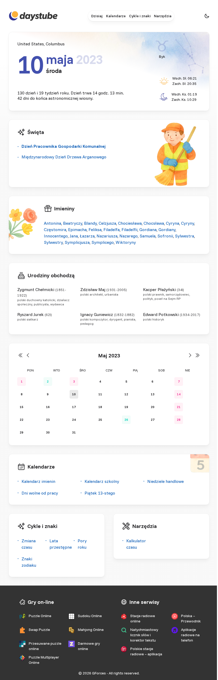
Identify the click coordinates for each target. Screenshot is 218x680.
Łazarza (87, 236)
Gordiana (148, 229)
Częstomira (55, 229)
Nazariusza (107, 236)
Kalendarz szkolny (102, 481)
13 (152, 394)
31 (74, 432)
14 (179, 394)
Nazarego (128, 236)
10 (74, 394)
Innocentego (56, 236)
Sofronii (165, 236)
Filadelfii (129, 229)
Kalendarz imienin (38, 481)
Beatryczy (72, 223)
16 (48, 407)
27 (152, 420)
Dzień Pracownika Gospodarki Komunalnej (64, 146)
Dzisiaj (96, 16)
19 (126, 407)
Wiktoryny (126, 242)
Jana (74, 236)
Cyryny (187, 223)
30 (48, 432)
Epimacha (77, 229)
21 (179, 407)
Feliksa (95, 229)
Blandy (90, 223)
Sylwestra (184, 236)
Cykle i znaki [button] (140, 16)
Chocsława (154, 223)
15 (21, 407)
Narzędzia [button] (162, 16)
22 (21, 420)
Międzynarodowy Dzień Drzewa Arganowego (64, 156)
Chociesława (130, 223)
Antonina (52, 223)
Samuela (148, 236)
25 (100, 420)
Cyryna (172, 223)
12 (126, 394)
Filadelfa (111, 229)
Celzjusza (107, 223)
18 (100, 407)
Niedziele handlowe (165, 481)
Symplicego (102, 242)
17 (74, 407)
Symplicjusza (77, 242)
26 (126, 420)
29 (21, 432)
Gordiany (166, 229)
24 (74, 420)
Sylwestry (53, 242)
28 (179, 420)
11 (100, 394)
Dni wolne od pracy (40, 493)
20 (152, 407)
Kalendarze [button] (116, 16)
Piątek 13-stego (100, 493)
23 (48, 420)
